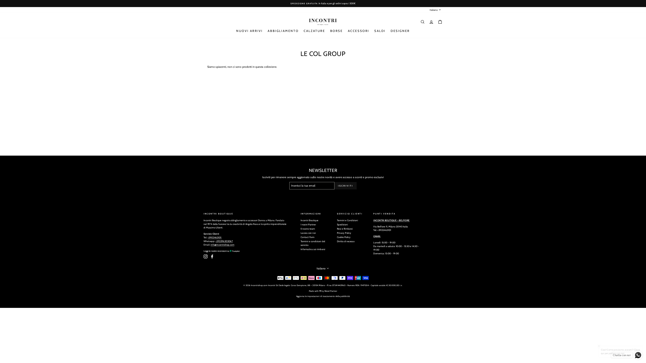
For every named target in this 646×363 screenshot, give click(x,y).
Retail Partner (331, 291)
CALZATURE (314, 31)
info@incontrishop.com (222, 244)
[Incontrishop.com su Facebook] (212, 256)
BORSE (336, 31)
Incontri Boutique (309, 220)
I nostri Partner (308, 224)
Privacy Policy (344, 233)
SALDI (380, 31)
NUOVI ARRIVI (249, 31)
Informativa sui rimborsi (313, 249)
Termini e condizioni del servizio (313, 243)
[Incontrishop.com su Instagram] (206, 256)
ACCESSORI (358, 31)
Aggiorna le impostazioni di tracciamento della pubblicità (323, 296)
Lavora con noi (308, 233)
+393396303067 (224, 241)
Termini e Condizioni (347, 220)
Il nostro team (308, 228)
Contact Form (308, 237)
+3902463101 (214, 237)
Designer (400, 31)
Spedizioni (342, 224)
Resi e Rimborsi (345, 228)
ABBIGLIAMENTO (283, 31)
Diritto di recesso (345, 241)
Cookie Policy (343, 237)
